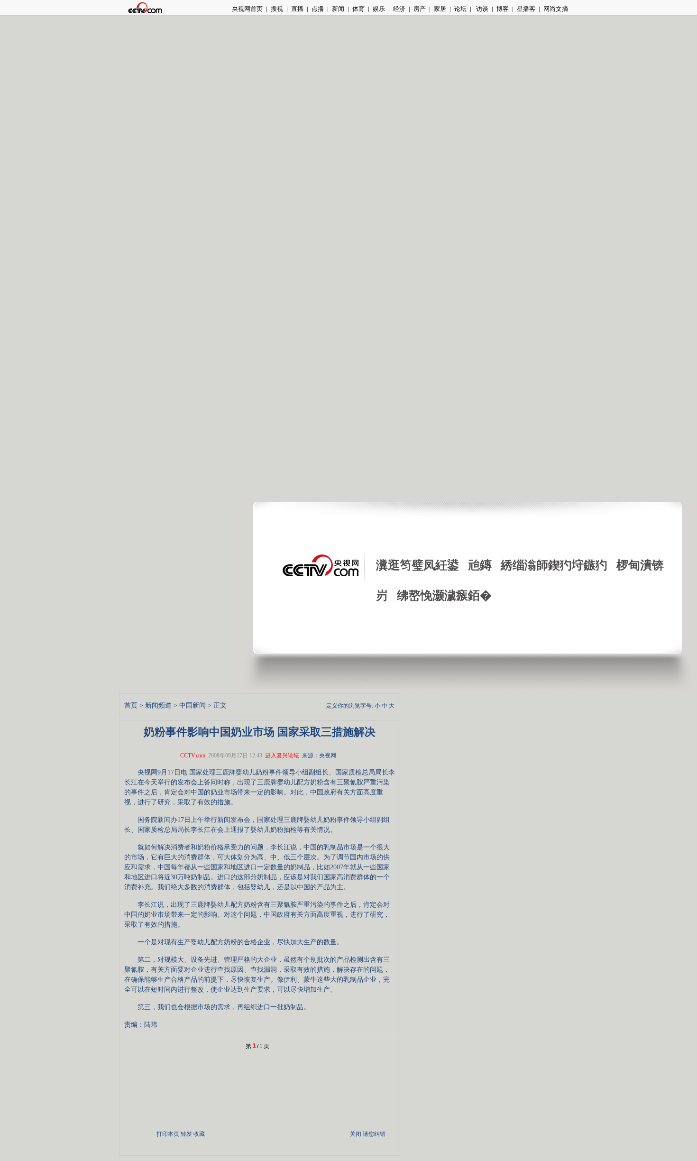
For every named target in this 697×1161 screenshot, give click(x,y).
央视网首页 (247, 8)
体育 (358, 8)
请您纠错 (374, 1134)
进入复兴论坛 (282, 755)
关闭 (355, 1134)
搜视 (277, 8)
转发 (186, 1134)
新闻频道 (158, 705)
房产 (419, 8)
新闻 (338, 8)
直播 (297, 8)
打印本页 (167, 1134)
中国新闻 (192, 705)
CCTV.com (192, 755)
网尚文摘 (555, 8)
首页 (131, 705)
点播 (318, 8)
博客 (502, 8)
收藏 (199, 1134)
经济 (399, 8)
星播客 (526, 8)
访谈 (481, 8)
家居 (440, 8)
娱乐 (379, 8)
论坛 (460, 8)
